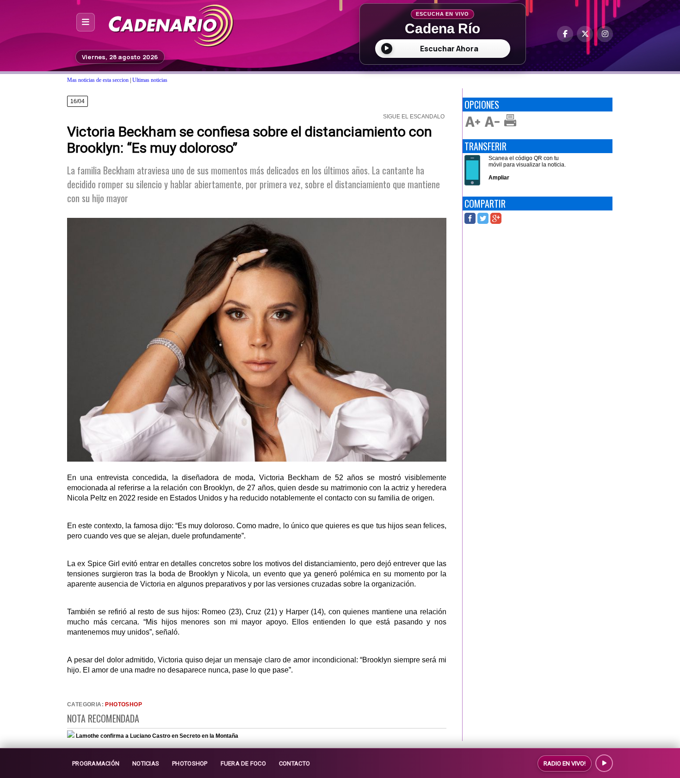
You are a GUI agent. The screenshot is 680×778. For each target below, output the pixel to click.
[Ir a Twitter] (585, 34)
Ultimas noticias (149, 80)
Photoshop (123, 704)
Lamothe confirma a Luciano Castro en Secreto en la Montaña (157, 736)
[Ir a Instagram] (605, 34)
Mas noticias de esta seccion (98, 80)
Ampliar (498, 177)
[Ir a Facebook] (565, 34)
